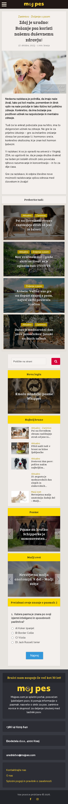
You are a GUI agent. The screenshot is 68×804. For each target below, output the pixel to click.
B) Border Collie (24, 633)
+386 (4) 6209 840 (17, 727)
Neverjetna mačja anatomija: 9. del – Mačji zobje (34, 579)
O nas (9, 775)
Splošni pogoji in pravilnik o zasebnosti (29, 781)
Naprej (34, 655)
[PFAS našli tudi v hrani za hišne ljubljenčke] (21, 448)
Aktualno (27, 215)
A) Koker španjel (24, 628)
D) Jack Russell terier (27, 642)
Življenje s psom (40, 16)
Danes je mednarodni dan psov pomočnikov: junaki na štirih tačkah (34, 333)
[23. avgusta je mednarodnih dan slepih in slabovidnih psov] (21, 479)
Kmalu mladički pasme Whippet (34, 396)
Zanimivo (23, 16)
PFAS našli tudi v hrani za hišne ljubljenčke (40, 449)
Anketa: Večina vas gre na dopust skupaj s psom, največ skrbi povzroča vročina (34, 297)
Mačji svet (36, 492)
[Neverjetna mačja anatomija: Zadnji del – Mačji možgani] (21, 497)
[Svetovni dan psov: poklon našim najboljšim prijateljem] (21, 463)
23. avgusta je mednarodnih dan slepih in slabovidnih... (41, 481)
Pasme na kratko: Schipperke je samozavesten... (34, 534)
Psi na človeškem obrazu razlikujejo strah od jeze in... (41, 433)
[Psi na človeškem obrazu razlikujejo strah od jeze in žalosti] (21, 433)
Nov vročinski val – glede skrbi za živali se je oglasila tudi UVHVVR (34, 261)
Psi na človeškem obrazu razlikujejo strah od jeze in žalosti (34, 224)
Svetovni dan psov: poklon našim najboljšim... (42, 464)
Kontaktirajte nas (16, 770)
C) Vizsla (20, 637)
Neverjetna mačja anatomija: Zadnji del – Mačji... (43, 497)
